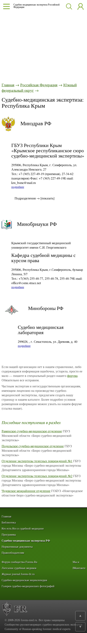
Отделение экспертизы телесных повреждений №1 (37, 461)
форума (72, 375)
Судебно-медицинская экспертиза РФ (26, 540)
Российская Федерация (38, 84)
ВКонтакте (79, 568)
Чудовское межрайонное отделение (26, 491)
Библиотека (9, 522)
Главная (8, 84)
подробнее (17, 187)
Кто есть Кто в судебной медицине (23, 528)
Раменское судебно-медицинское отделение (32, 431)
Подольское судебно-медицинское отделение (33, 446)
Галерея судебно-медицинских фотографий (28, 586)
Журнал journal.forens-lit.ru (18, 574)
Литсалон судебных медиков (19, 568)
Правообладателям (13, 552)
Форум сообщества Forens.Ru (19, 562)
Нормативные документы (17, 546)
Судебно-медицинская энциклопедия (24, 580)
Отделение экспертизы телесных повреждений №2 (37, 476)
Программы (9, 534)
